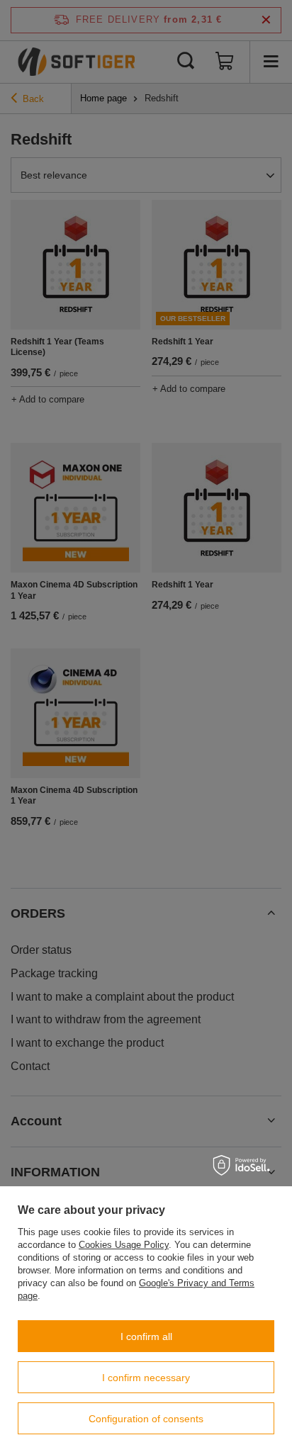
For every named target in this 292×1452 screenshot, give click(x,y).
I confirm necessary (146, 1377)
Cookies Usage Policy (124, 1244)
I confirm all (146, 1336)
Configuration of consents (146, 1418)
